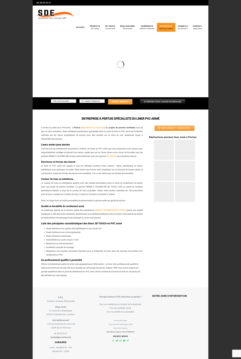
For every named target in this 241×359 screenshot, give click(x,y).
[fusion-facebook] (113, 340)
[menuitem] (80, 27)
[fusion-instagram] (120, 340)
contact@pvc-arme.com (60, 337)
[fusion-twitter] (117, 340)
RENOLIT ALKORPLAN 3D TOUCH (110, 210)
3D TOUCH (111, 156)
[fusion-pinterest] (128, 340)
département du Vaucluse (92, 127)
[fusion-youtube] (124, 340)
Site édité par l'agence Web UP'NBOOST (120, 332)
